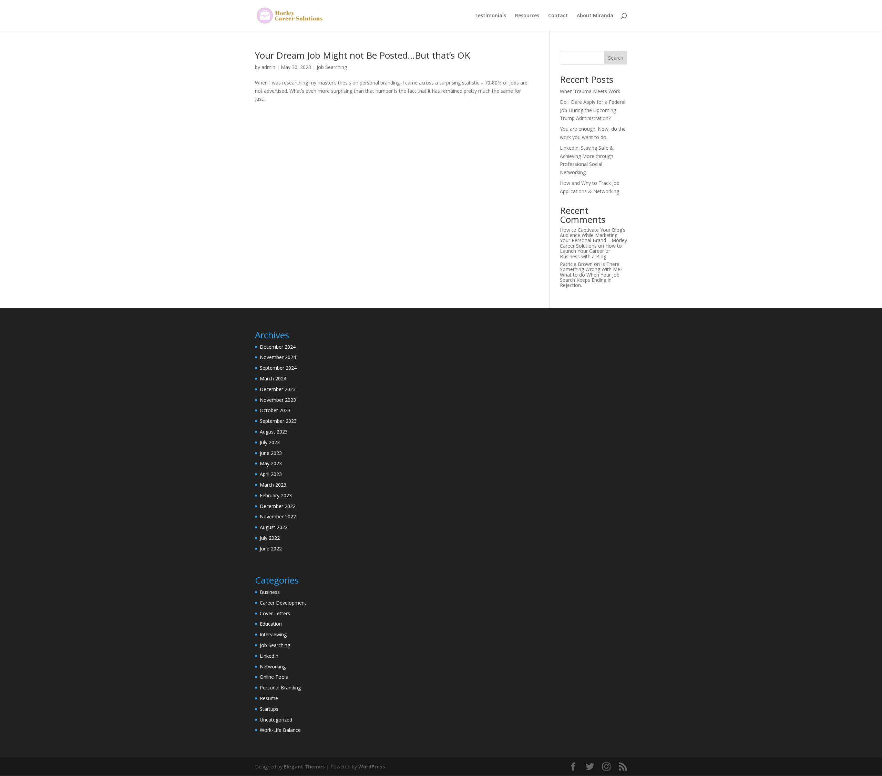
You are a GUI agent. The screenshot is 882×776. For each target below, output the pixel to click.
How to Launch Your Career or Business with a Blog (591, 251)
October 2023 (275, 410)
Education (271, 623)
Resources (527, 16)
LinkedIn (269, 656)
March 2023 (273, 484)
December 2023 (278, 389)
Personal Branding (280, 687)
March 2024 (273, 378)
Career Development (283, 602)
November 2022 (278, 516)
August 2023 (274, 431)
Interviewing (273, 634)
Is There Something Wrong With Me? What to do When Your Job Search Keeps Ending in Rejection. (591, 275)
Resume (269, 698)
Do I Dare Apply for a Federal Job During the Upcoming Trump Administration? (592, 110)
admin (268, 67)
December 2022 (278, 506)
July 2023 (270, 442)
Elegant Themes (304, 766)
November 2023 (278, 400)
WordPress (371, 766)
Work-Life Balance (280, 730)
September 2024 (278, 368)
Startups (269, 709)
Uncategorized (276, 719)
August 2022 (274, 527)
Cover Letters (275, 613)
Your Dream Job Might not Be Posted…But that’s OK (362, 55)
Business (270, 592)
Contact (558, 16)
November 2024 (278, 357)
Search (615, 57)
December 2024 (278, 347)
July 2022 (270, 538)
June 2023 (271, 453)
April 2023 (271, 474)
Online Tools (274, 677)
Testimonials (490, 16)
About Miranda (595, 16)
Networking (273, 666)
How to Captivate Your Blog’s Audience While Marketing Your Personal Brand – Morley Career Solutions (593, 238)
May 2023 (271, 463)
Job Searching (332, 67)
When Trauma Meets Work (590, 91)
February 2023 (276, 495)
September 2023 (278, 421)
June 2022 (271, 548)
